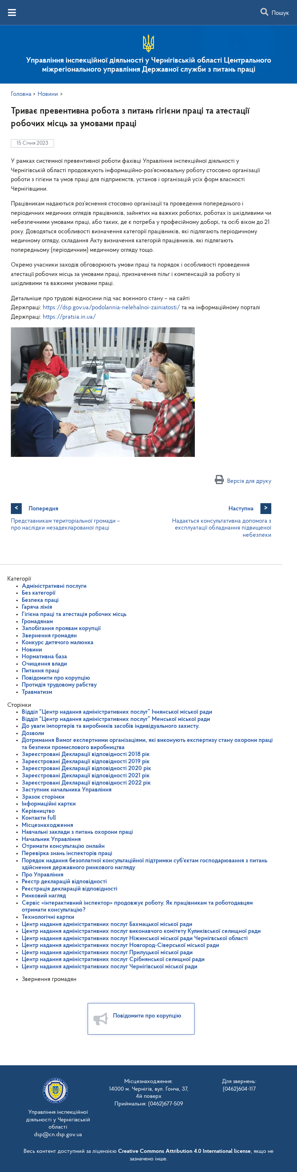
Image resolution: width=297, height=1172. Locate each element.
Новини (32, 650)
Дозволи (33, 733)
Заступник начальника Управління (67, 790)
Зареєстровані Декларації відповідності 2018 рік (86, 754)
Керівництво (38, 811)
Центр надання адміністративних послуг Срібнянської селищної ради (113, 959)
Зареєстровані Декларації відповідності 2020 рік (86, 768)
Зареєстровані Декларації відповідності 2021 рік (86, 776)
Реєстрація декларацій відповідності (69, 889)
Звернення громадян (49, 636)
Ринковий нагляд (44, 896)
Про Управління (42, 875)
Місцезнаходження (47, 825)
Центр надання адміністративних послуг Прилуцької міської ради (107, 953)
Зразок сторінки (43, 797)
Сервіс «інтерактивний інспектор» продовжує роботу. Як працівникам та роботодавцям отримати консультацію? (137, 906)
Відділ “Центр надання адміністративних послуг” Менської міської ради (116, 719)
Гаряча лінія (37, 607)
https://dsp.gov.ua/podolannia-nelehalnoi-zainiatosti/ (111, 308)
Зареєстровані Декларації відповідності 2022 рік (86, 783)
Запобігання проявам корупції (61, 628)
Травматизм (37, 692)
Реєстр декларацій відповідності (64, 882)
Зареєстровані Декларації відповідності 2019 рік (86, 762)
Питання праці (40, 671)
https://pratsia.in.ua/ (69, 317)
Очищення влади (44, 664)
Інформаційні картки (49, 804)
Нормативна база (44, 657)
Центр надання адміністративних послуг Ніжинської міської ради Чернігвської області (135, 938)
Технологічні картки (48, 917)
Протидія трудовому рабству (59, 685)
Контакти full (39, 818)
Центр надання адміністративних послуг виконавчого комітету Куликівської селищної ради (141, 931)
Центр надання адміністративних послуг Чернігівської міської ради (109, 967)
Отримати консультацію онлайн (63, 846)
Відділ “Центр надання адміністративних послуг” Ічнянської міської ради (117, 712)
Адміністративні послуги (54, 586)
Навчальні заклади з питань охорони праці (77, 832)
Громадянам (37, 622)
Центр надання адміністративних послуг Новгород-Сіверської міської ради (120, 945)
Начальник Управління (51, 839)
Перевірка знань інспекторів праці (67, 853)
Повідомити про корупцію (56, 678)
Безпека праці (40, 600)
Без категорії (38, 593)
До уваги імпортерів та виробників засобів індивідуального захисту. (111, 726)
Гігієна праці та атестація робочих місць (74, 614)
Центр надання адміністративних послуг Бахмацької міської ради (107, 924)
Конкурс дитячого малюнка (57, 643)
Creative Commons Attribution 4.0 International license (184, 1151)
